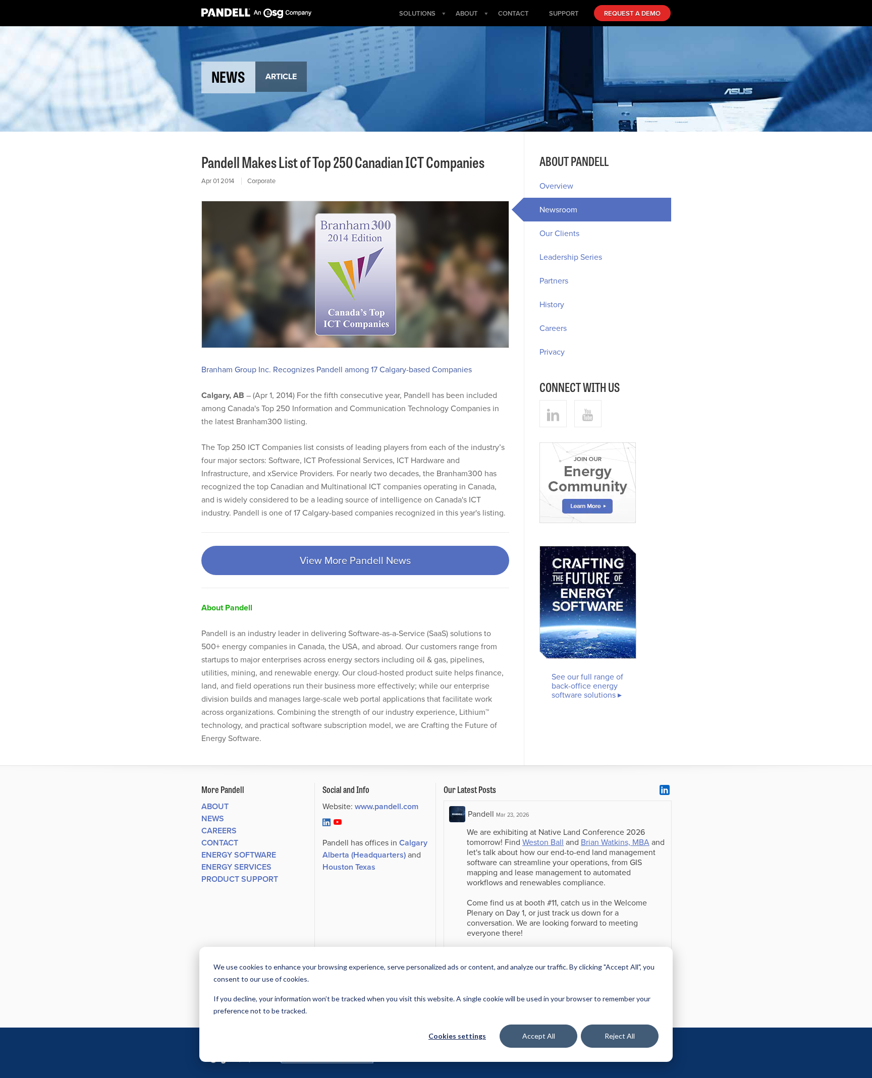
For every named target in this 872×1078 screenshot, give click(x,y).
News (212, 818)
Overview (556, 186)
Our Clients (559, 233)
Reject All (620, 1036)
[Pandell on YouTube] (338, 822)
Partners (553, 281)
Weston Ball (543, 842)
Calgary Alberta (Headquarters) (374, 849)
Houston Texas (348, 867)
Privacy (552, 352)
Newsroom (558, 209)
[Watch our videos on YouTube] (588, 413)
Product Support (239, 879)
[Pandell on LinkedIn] (326, 822)
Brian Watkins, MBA (615, 842)
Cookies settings (457, 1036)
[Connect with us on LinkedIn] (553, 413)
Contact (219, 842)
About (215, 806)
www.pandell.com (386, 806)
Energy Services (236, 867)
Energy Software (238, 855)
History (551, 304)
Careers (553, 328)
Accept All (538, 1036)
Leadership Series (570, 257)
